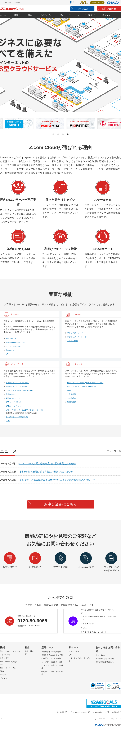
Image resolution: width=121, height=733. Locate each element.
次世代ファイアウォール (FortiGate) (81, 386)
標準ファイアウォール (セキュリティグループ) (85, 383)
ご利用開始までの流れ (104, 662)
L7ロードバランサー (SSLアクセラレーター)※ (24, 410)
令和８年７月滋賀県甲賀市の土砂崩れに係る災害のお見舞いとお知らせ (57, 480)
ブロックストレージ (75, 333)
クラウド (17, 2)
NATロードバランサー (14, 406)
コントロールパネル (8, 668)
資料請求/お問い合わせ (105, 659)
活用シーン (47, 647)
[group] (14, 123)
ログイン (106, 15)
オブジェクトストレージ (77, 337)
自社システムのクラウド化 (52, 655)
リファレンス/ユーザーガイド (94, 632)
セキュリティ (5, 658)
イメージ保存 (72, 341)
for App (3, 675)
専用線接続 (10, 394)
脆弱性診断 (71, 402)
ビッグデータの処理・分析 (52, 662)
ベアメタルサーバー (14, 346)
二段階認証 (71, 394)
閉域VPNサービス (13, 398)
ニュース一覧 (114, 451)
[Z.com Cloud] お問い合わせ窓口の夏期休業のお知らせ (47, 463)
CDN (8, 421)
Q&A (85, 628)
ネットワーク (5, 655)
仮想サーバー (11, 338)
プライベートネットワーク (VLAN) (19, 390)
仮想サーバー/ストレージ (10, 651)
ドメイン (3, 678)
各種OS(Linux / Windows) (16, 342)
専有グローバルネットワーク (17, 386)
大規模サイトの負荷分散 (51, 652)
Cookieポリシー (99, 712)
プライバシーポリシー (79, 712)
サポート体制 (88, 624)
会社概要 (60, 712)
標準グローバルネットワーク (17, 383)
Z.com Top (6, 2)
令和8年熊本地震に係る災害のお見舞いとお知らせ (46, 471)
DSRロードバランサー (15, 402)
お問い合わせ (109, 8)
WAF (69, 390)
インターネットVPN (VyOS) (17, 417)
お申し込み (82, 8)
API (7, 354)
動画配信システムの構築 (51, 658)
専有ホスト (10, 350)
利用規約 (115, 712)
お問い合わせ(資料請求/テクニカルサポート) (99, 617)
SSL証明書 (71, 398)
